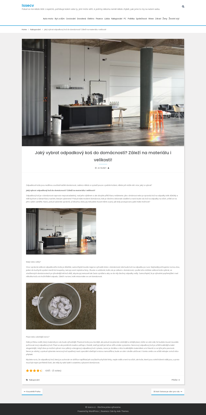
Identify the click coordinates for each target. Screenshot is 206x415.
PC (125, 18)
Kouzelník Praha (33, 391)
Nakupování (116, 18)
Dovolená (81, 18)
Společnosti (141, 18)
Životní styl (174, 18)
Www (151, 18)
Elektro (90, 18)
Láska (107, 18)
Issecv (28, 5)
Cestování (71, 18)
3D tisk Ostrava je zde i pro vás (166, 391)
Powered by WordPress (88, 411)
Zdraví (158, 18)
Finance (99, 18)
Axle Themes (123, 411)
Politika (131, 18)
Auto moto (48, 18)
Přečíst (174, 380)
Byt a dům (60, 18)
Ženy (165, 18)
